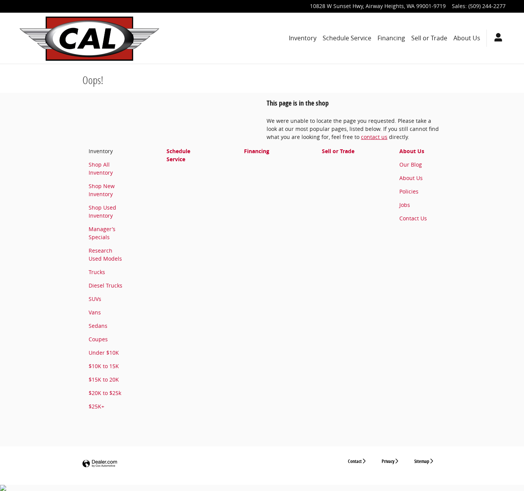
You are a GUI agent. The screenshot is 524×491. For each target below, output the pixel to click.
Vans (95, 312)
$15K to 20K (104, 379)
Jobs (404, 204)
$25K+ (96, 406)
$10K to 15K (104, 366)
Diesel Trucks (105, 285)
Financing (391, 38)
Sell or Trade (429, 38)
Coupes (98, 339)
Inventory (302, 38)
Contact (355, 461)
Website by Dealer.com (99, 464)
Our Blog (410, 164)
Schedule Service (347, 38)
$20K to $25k (105, 393)
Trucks (97, 272)
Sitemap (421, 461)
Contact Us (413, 218)
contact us (374, 137)
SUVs (95, 299)
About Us (466, 38)
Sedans (98, 325)
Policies (409, 191)
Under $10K (104, 352)
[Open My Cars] (496, 38)
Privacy (388, 461)
